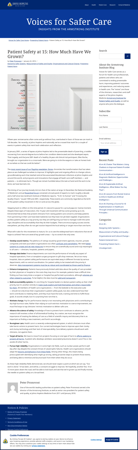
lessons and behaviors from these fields (34, 352)
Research (112, 5)
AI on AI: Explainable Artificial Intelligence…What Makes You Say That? (113, 187)
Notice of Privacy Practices (17, 412)
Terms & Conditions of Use (17, 422)
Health (94, 5)
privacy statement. (38, 446)
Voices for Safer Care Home (19, 40)
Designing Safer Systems (17, 64)
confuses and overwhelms (66, 243)
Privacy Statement (14, 418)
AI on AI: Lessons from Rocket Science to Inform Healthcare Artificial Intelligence (114, 197)
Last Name (103, 127)
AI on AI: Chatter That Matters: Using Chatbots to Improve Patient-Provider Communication (114, 167)
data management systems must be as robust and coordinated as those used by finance (54, 265)
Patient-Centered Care (108, 240)
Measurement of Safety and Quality (39, 64)
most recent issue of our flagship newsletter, (32, 169)
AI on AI (102, 224)
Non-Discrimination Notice (17, 426)
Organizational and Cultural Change (66, 64)
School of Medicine (124, 5)
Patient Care (103, 5)
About (87, 5)
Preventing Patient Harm (39, 40)
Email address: (105, 138)
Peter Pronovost (16, 61)
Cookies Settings (96, 440)
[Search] (127, 56)
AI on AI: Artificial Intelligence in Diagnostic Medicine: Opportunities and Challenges (113, 177)
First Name (103, 115)
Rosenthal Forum (32, 193)
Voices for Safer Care (69, 21)
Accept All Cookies (112, 440)
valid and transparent (66, 278)
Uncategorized (105, 248)
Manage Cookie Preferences (18, 429)
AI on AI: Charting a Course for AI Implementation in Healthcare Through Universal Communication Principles (113, 208)
